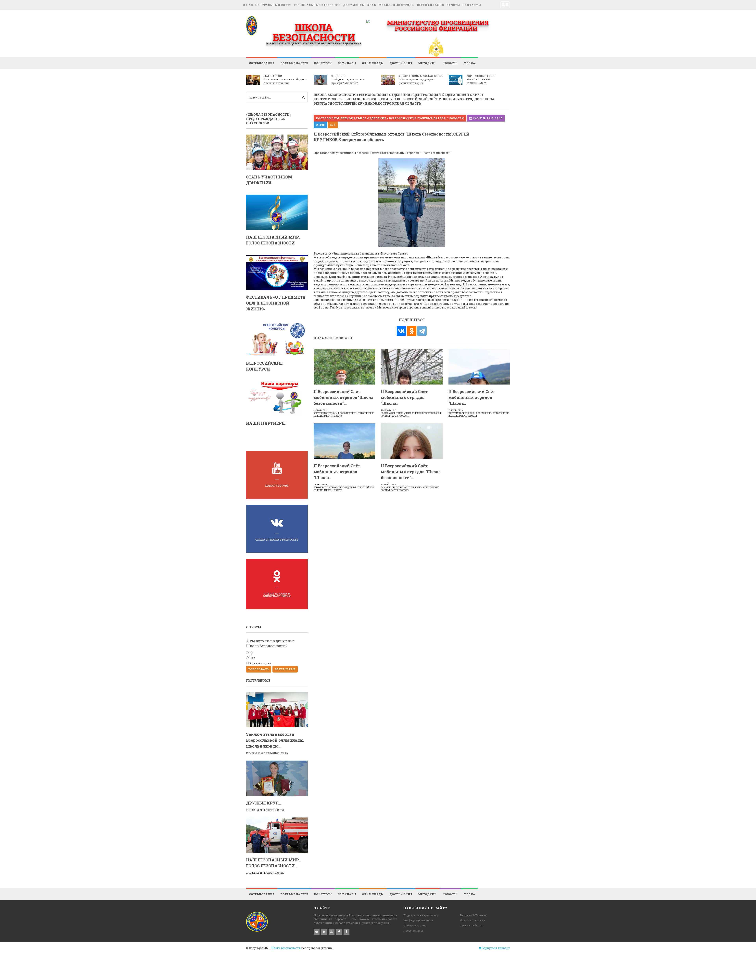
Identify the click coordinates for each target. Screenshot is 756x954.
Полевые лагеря (294, 63)
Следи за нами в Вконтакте (276, 539)
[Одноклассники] (411, 331)
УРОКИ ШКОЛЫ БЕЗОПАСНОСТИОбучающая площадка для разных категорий (420, 79)
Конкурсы (323, 63)
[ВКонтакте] (401, 331)
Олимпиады (373, 63)
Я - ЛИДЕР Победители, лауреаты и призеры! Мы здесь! (347, 79)
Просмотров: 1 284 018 (277, 753)
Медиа (469, 63)
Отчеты (453, 5)
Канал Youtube (277, 485)
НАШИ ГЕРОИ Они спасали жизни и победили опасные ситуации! (285, 79)
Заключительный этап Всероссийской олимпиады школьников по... (275, 740)
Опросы (253, 627)
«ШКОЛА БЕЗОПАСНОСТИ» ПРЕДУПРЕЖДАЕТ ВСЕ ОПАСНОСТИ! (268, 118)
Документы (354, 5)
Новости (450, 63)
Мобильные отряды (396, 5)
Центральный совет (273, 5)
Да (251, 653)
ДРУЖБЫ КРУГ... (263, 802)
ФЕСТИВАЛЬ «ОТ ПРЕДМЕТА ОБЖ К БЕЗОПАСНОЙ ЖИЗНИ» (276, 302)
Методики (427, 63)
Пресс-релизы (413, 930)
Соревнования (261, 63)
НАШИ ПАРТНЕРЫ (266, 423)
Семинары (347, 63)
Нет (252, 658)
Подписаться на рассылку (420, 915)
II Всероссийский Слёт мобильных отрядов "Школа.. (404, 397)
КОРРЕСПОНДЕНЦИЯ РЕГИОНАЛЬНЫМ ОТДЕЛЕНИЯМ (480, 79)
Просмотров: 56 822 (274, 873)
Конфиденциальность (418, 920)
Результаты (285, 669)
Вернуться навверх (495, 948)
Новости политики (472, 920)
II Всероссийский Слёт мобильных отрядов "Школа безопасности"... (343, 397)
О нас (248, 5)
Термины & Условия (473, 915)
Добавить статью (414, 925)
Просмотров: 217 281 (274, 810)
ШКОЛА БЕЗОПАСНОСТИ (313, 32)
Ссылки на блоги (471, 925)
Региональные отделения (317, 5)
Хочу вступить (260, 663)
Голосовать (258, 669)
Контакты (471, 5)
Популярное (258, 680)
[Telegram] (422, 331)
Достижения (401, 63)
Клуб (371, 5)
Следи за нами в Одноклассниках (277, 595)
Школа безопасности (286, 948)
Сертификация (430, 5)
